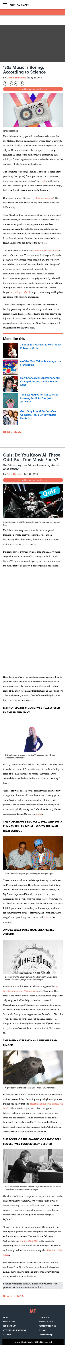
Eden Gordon (14, 474)
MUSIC (17, 432)
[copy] (22, 83)
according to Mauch (20, 292)
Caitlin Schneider (16, 77)
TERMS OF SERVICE (47, 1325)
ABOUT (5, 1317)
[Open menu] (5, 4)
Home (6, 432)
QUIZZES (19, 1296)
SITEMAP (43, 1330)
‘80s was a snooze (44, 198)
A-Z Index (6, 1334)
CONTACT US (44, 1317)
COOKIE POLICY (9, 1325)
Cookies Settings (46, 1334)
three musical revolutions (46, 250)
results (43, 181)
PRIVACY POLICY (46, 1321)
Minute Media (27, 1342)
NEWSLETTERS (8, 1321)
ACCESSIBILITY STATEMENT (14, 1330)
